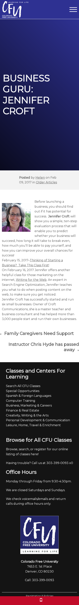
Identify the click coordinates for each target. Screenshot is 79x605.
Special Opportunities (22, 391)
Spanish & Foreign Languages (28, 396)
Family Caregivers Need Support (39, 333)
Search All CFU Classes (23, 386)
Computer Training (20, 401)
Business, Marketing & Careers (29, 405)
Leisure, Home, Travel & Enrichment (33, 425)
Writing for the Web (31, 280)
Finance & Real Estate (22, 410)
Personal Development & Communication (38, 420)
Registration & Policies (39, 595)
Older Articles (46, 182)
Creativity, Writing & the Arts (27, 415)
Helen (40, 177)
